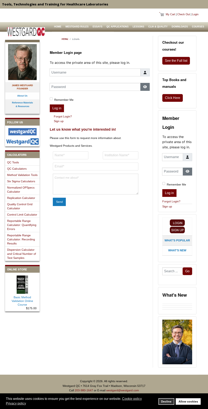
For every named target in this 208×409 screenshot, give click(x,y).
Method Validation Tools (22, 175)
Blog (107, 38)
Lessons (138, 26)
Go (187, 271)
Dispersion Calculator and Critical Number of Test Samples (21, 253)
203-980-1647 (84, 390)
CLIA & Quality (158, 26)
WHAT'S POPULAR (177, 240)
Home (57, 26)
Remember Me (64, 99)
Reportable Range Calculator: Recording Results (21, 239)
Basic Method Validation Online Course (22, 301)
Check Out (183, 14)
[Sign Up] (177, 229)
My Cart (170, 14)
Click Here (172, 98)
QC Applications (117, 26)
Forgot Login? (63, 116)
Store (58, 38)
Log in (56, 108)
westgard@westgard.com (122, 390)
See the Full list (176, 60)
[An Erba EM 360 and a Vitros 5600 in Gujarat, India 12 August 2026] (177, 306)
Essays (97, 26)
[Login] (177, 222)
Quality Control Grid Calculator (19, 206)
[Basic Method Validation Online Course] (22, 284)
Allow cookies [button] (188, 401)
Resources (74, 38)
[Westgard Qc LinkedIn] (22, 141)
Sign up (59, 121)
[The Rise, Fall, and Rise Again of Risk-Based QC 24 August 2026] (177, 304)
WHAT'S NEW (177, 250)
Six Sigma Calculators (21, 181)
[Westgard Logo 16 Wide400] (26, 31)
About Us (92, 38)
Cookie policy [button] (132, 398)
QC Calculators (17, 168)
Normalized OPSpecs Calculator (21, 189)
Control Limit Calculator (22, 214)
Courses (198, 26)
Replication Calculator (21, 198)
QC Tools (13, 162)
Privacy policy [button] (16, 403)
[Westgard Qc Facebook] (22, 132)
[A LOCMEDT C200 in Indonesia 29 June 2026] (177, 310)
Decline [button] (166, 401)
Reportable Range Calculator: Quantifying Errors (21, 225)
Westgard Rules (77, 26)
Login (195, 14)
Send (59, 201)
